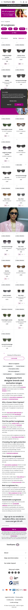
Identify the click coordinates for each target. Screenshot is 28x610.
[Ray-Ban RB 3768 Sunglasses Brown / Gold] (22, 205)
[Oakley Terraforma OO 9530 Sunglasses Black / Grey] (5, 88)
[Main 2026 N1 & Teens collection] (14, 219)
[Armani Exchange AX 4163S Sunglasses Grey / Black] (5, 254)
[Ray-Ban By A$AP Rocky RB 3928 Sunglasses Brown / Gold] (22, 327)
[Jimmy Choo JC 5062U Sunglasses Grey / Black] (19, 64)
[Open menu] (2, 2)
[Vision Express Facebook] (9, 573)
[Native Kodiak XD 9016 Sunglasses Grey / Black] (8, 279)
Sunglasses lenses (20, 374)
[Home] (9, 2)
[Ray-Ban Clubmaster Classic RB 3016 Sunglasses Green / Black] (22, 254)
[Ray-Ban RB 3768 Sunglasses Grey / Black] (19, 205)
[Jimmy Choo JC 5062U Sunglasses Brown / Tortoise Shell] (22, 64)
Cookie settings (14, 602)
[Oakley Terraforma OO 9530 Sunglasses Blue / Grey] (8, 88)
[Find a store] (23, 2)
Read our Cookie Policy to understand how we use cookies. (13, 97)
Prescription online (14, 369)
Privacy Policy (14, 536)
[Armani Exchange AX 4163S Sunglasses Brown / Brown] (8, 254)
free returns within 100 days (14, 412)
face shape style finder (18, 437)
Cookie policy (10, 600)
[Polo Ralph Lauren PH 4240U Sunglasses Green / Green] (5, 136)
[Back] (2, 5)
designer (4, 391)
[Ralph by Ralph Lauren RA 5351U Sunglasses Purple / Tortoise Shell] (8, 161)
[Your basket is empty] (26, 2)
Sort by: (15, 38)
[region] (14, 98)
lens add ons (20, 477)
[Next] (26, 5)
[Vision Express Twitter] (12, 573)
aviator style (15, 423)
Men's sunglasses (8, 366)
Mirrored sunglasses (13, 371)
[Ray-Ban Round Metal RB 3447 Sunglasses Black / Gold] (19, 303)
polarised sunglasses (12, 453)
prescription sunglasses (16, 397)
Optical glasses (7, 374)
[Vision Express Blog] (19, 573)
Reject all (9, 104)
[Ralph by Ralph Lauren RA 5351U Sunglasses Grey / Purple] (5, 161)
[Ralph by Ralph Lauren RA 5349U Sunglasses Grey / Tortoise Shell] (5, 64)
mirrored (4, 399)
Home (2, 21)
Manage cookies (13, 100)
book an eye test (16, 482)
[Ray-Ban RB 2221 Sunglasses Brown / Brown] (5, 205)
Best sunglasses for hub (15, 493)
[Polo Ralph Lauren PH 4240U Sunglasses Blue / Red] (8, 136)
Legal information (9, 597)
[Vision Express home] (14, 544)
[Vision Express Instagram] (16, 573)
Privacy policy (19, 597)
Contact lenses (20, 366)
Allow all (19, 104)
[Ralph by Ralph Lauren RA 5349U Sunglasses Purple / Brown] (8, 64)
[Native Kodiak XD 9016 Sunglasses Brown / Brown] (5, 279)
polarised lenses (13, 399)
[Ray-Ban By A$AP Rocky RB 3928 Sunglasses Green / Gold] (19, 327)
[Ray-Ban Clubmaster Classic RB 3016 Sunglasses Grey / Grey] (19, 254)
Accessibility (18, 600)
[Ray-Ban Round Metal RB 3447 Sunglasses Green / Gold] (22, 303)
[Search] (21, 2)
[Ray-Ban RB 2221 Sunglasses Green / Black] (8, 205)
